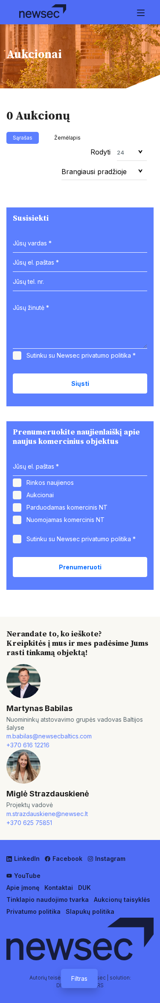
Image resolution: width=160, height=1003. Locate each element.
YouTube (27, 875)
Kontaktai (58, 887)
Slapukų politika (90, 911)
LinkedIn (27, 858)
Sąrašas (22, 137)
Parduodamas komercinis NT (67, 507)
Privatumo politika (33, 911)
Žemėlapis (67, 137)
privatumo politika (106, 355)
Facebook (67, 858)
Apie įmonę (22, 887)
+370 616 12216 (27, 745)
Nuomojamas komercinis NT (65, 519)
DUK (84, 887)
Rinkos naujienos (50, 482)
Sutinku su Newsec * (81, 355)
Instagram (110, 858)
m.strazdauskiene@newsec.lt (47, 813)
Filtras (79, 978)
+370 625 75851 (29, 822)
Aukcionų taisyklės (122, 899)
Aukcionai (40, 495)
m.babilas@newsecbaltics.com (49, 736)
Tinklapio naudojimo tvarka (47, 899)
